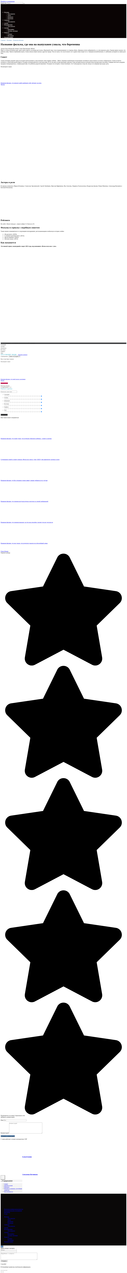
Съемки (10, 34)
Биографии (11, 29)
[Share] (3, 1270)
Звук (5, 410)
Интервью (11, 35)
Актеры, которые (13, 31)
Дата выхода (11, 14)
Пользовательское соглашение (13, 1210)
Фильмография (8, 37)
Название (10, 17)
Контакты (7, 1212)
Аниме (6, 23)
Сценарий (6, 394)
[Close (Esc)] (1, 1270)
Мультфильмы (8, 24)
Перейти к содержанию (8, 1)
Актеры (6, 28)
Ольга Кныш (4, 551)
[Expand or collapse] (1, 1181)
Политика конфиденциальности (13, 1209)
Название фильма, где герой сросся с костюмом (13, 379)
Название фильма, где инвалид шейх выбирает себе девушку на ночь (21, 83)
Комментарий (5, 1133)
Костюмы (6, 404)
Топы (9, 15)
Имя (2, 1120)
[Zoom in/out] (6, 1270)
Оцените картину (22, 354)
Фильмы (6, 12)
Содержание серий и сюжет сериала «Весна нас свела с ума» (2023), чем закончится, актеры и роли (30, 459)
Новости (6, 32)
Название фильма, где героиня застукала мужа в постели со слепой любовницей (24, 501)
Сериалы (6, 20)
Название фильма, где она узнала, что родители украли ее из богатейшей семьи (24, 543)
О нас (6, 1214)
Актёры (6, 397)
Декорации (7, 400)
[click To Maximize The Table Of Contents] (3, 1177)
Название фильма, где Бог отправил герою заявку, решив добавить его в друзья (24, 480)
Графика (6, 407)
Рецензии (10, 18)
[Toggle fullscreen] (5, 1270)
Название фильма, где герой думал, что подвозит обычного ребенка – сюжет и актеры (26, 438)
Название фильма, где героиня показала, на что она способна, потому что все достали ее (27, 522)
